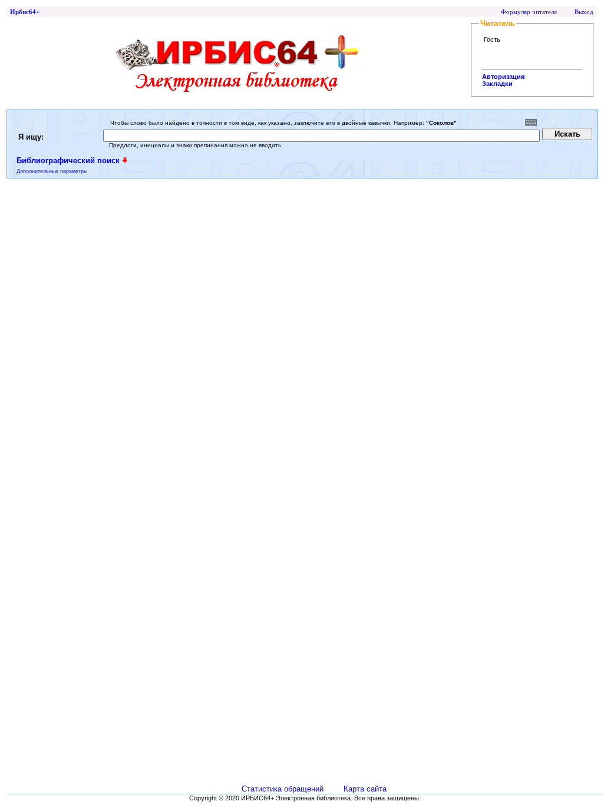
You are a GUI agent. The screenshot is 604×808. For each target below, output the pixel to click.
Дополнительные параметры (51, 171)
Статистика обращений (283, 788)
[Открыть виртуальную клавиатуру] (531, 122)
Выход (584, 11)
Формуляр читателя (529, 11)
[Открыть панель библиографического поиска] (125, 160)
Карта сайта (365, 788)
